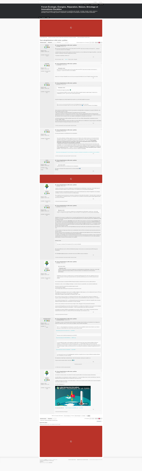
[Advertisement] (71, 27)
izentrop (47, 160)
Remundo (46, 191)
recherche (59, 59)
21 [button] (95, 42)
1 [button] (93, 42)
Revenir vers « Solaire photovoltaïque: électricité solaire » (49, 420)
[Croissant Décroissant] (84, 416)
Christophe (47, 45)
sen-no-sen (58, 84)
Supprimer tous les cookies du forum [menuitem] (82, 459)
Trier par (72, 415)
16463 (45, 164)
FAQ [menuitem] (39, 17)
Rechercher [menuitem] (43, 17)
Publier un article (70, 59)
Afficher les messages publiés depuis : (57, 415)
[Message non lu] (55, 46)
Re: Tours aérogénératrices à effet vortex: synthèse (66, 45)
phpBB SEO (41, 461)
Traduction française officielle (44, 460)
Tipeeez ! (66, 59)
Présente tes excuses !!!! (78, 364)
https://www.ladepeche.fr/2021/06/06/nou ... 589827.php (66, 337)
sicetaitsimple (47, 63)
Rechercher (66, 42)
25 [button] (100, 42)
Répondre (50, 42)
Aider (62, 59)
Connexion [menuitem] (100, 2)
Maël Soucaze (51, 460)
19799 (45, 196)
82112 (45, 50)
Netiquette (75, 59)
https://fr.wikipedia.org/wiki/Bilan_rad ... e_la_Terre (74, 407)
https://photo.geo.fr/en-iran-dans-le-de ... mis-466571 (65, 330)
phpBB (45, 459)
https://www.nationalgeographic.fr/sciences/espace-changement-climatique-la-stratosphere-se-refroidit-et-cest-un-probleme (77, 152)
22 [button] (96, 42)
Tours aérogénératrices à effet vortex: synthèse (53, 40)
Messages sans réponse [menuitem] (94, 4)
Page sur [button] (90, 42)
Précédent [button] (92, 42)
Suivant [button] (101, 42)
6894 (45, 87)
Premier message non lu (80, 42)
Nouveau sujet (43, 42)
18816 (45, 323)
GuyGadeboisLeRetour (47, 318)
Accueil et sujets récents (72, 459)
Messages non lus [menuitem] (86, 4)
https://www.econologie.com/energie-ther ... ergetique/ (90, 48)
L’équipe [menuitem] (48, 17)
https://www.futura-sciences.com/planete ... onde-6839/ (65, 349)
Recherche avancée (67, 42)
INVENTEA (50, 462)
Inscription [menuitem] (95, 2)
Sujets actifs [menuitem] (101, 4)
